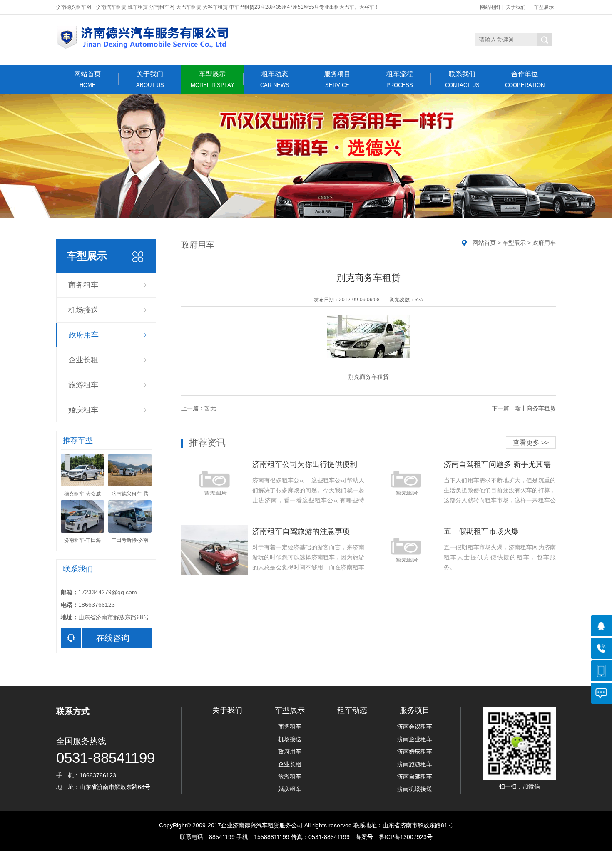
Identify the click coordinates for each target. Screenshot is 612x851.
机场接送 (83, 310)
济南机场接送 (414, 789)
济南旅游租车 (414, 764)
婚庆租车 (83, 410)
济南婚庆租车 (414, 751)
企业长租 (83, 360)
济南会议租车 (414, 726)
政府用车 (84, 335)
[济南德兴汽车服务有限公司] (227, 37)
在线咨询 (112, 638)
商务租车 (83, 285)
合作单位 (525, 79)
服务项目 (337, 79)
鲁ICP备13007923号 (406, 837)
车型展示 (544, 7)
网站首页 (87, 79)
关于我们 (516, 7)
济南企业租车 (414, 739)
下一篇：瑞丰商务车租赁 (524, 408)
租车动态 (274, 79)
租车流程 (399, 79)
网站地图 (490, 7)
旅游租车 (83, 385)
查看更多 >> (531, 442)
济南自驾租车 (414, 776)
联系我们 (462, 79)
